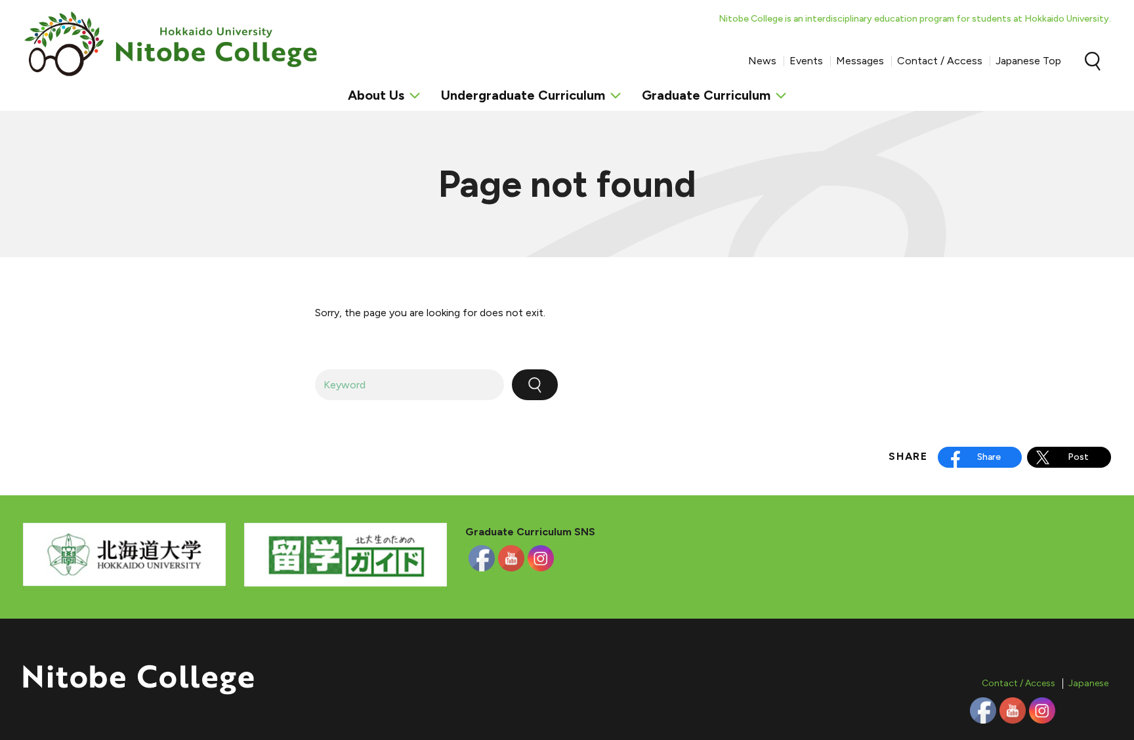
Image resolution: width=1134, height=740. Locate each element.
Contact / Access (939, 60)
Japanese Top (1028, 60)
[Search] (535, 384)
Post (1078, 456)
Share (989, 456)
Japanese (1088, 683)
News (762, 60)
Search (1092, 61)
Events (806, 60)
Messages (860, 60)
